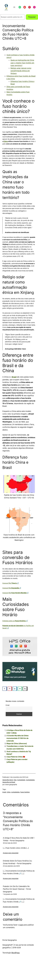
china (8, 792)
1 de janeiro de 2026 (10, 894)
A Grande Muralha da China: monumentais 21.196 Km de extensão (17, 738)
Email (7, 705)
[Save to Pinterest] (10, 689)
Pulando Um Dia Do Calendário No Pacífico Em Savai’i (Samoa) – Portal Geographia (17, 889)
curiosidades (15, 792)
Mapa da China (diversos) (16, 743)
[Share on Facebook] (4, 689)
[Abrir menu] (14, 7)
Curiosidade (21, 780)
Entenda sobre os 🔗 (15, 621)
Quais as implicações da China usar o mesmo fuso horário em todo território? (22, 62)
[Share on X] (25, 689)
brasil (4, 792)
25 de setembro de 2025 (11, 866)
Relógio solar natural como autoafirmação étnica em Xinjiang (21, 70)
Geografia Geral (7, 780)
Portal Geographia (9, 940)
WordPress (15, 953)
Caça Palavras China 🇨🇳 (15, 757)
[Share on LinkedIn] (15, 689)
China (6, 141)
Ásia (15, 780)
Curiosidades (30, 780)
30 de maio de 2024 (10, 843)
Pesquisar (32, 17)
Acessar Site (10, 583)
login (21, 925)
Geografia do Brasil (8, 782)
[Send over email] (20, 689)
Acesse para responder (10, 853)
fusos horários (25, 792)
